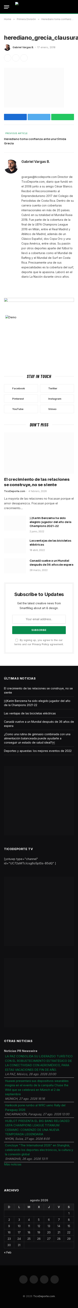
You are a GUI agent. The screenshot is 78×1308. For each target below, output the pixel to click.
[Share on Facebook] (7, 57)
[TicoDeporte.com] (39, 7)
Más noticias (12, 1164)
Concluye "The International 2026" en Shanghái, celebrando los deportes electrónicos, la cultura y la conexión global (39, 1149)
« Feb (7, 1252)
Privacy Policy (40, 644)
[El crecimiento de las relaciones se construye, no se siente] (39, 453)
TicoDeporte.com (44, 1296)
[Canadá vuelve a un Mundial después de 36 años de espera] (15, 565)
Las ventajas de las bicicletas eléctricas (30, 713)
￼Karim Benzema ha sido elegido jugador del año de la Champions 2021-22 (50, 522)
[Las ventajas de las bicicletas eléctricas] (15, 545)
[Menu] (6, 7)
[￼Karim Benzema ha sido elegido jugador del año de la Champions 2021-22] (15, 523)
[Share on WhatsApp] (24, 57)
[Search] (73, 7)
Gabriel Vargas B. (23, 47)
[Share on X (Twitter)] (15, 57)
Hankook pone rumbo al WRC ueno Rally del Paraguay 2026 (35, 1107)
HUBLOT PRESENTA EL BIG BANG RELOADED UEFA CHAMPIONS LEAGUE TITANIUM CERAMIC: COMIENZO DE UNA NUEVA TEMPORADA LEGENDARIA (37, 1127)
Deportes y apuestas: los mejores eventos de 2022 (38, 750)
